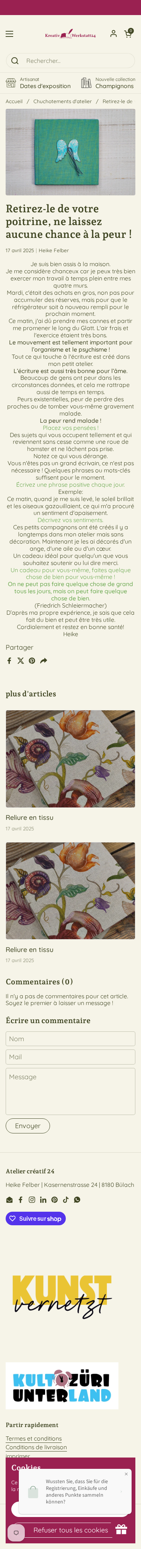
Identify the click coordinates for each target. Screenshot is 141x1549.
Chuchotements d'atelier (62, 101)
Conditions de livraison (36, 1447)
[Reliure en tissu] (70, 758)
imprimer (18, 1456)
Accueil (14, 101)
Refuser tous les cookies (70, 1530)
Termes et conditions (34, 1438)
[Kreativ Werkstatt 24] (70, 34)
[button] (127, 33)
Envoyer (28, 1125)
